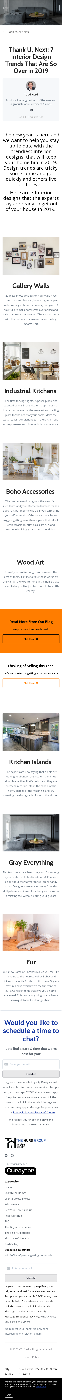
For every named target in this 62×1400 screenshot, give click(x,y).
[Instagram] (12, 1155)
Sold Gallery (12, 1244)
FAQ (7, 1221)
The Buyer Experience (18, 1227)
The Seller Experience (17, 1232)
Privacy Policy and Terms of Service (34, 1112)
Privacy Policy (31, 1357)
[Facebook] (6, 1155)
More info (41, 1386)
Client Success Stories (17, 1198)
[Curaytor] (20, 1174)
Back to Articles (18, 32)
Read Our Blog (13, 1215)
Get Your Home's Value (18, 1210)
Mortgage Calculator (17, 1238)
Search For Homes (15, 1193)
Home (8, 1187)
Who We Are (12, 1204)
